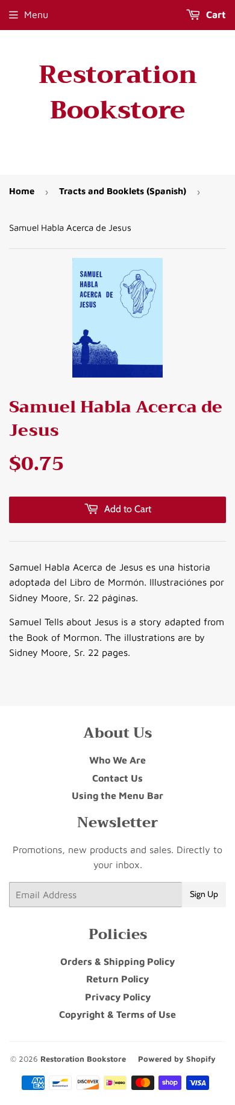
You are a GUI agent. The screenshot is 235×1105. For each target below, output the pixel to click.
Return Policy (117, 978)
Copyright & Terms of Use (117, 1014)
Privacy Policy (118, 996)
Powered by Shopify (177, 1059)
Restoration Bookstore (118, 92)
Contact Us (117, 778)
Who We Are (117, 760)
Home (21, 191)
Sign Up (204, 894)
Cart (215, 14)
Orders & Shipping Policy (117, 961)
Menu (36, 14)
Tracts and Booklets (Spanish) (122, 191)
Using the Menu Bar (117, 795)
